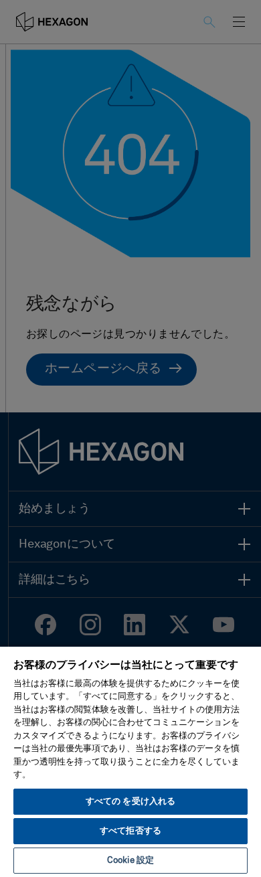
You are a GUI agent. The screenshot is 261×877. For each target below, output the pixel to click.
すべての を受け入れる (130, 801)
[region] (130, 761)
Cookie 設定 (130, 860)
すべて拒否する (130, 831)
